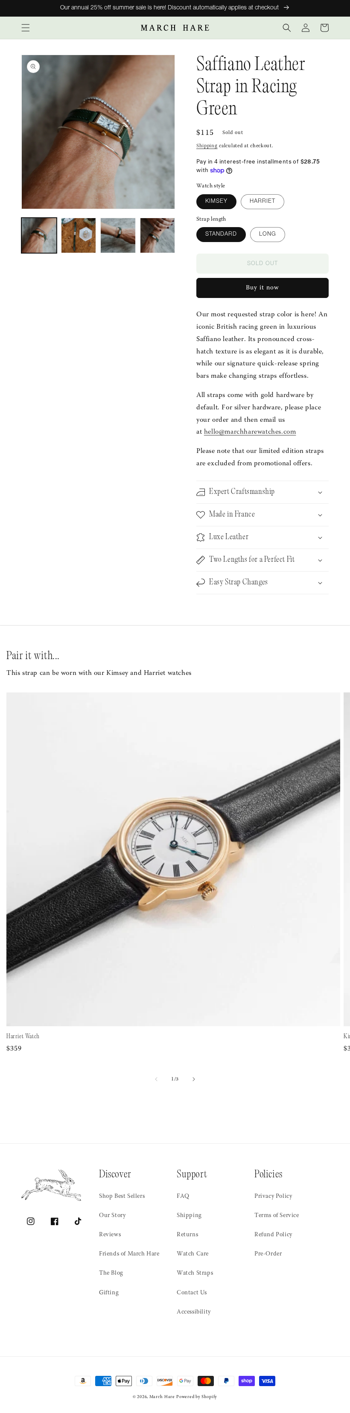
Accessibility (194, 1312)
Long (267, 234)
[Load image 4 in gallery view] (157, 235)
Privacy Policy (273, 1197)
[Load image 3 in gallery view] (118, 235)
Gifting (109, 1293)
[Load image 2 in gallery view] (78, 235)
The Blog (111, 1273)
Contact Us (192, 1293)
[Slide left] (156, 1079)
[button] (25, 27)
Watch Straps (195, 1273)
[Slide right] (193, 1079)
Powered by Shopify (196, 1397)
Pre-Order (268, 1254)
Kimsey (216, 201)
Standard (221, 234)
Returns (187, 1235)
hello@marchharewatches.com (250, 432)
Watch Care (193, 1254)
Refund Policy (273, 1235)
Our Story (112, 1216)
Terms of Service (276, 1216)
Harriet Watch (23, 1036)
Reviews (110, 1235)
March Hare (162, 1397)
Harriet (262, 201)
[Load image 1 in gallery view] (39, 235)
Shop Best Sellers (122, 1197)
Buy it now (262, 288)
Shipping (207, 146)
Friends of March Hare (129, 1254)
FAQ (183, 1197)
